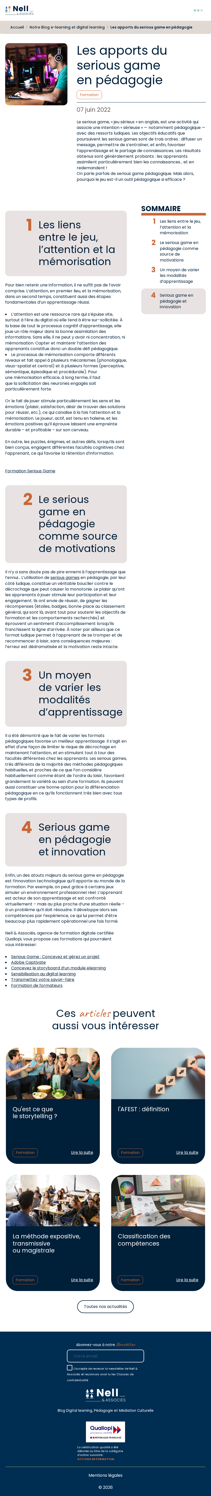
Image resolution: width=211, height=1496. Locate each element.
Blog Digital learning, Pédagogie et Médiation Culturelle (106, 1410)
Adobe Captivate (28, 962)
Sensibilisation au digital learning (43, 974)
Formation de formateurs (37, 985)
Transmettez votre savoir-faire (42, 980)
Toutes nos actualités (105, 1307)
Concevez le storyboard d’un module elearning (58, 968)
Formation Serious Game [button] (30, 471)
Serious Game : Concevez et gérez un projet (55, 957)
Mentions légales (105, 1475)
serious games (65, 578)
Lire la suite (82, 1152)
